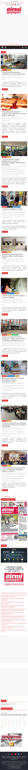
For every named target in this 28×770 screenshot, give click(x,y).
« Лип (13, 730)
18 (5, 723)
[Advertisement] (14, 29)
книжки (6, 386)
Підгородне (22, 478)
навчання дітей (5, 261)
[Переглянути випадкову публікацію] (25, 47)
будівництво (18, 299)
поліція (3, 217)
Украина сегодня (21, 173)
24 (1, 725)
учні (15, 433)
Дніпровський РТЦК (9, 474)
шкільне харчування (6, 435)
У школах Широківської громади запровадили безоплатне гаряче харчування (14, 424)
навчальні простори (6, 120)
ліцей (22, 75)
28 (16, 725)
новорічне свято (5, 345)
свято (17, 345)
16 (24, 721)
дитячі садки (10, 168)
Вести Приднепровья (19, 166)
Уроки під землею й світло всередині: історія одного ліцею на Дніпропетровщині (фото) (13, 338)
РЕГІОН (9, 70)
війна (10, 342)
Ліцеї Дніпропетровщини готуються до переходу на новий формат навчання (14, 113)
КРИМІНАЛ (10, 206)
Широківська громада (6, 174)
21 (16, 723)
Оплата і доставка (6, 756)
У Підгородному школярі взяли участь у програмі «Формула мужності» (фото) (13, 469)
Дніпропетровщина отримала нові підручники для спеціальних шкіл (13, 380)
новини (23, 169)
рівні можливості (10, 388)
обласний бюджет (12, 302)
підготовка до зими (13, 173)
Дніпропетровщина (17, 118)
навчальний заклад (17, 343)
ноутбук (18, 215)
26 (9, 725)
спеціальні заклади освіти (19, 388)
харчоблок (4, 79)
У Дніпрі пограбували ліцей (12, 209)
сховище (23, 302)
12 (9, 721)
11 (5, 721)
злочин (18, 212)
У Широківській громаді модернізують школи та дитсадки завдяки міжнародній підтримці (13, 161)
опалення (4, 173)
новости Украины (20, 171)
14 (16, 721)
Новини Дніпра (17, 206)
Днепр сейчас (16, 168)
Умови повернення (16, 756)
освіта (7, 173)
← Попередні (5, 496)
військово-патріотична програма (16, 473)
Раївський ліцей (12, 345)
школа (3, 390)
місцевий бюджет (19, 300)
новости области (12, 171)
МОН (12, 386)
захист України (17, 474)
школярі (19, 480)
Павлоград (19, 302)
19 (9, 723)
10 (1, 721)
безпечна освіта (12, 299)
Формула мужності (13, 480)
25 (5, 725)
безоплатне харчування (14, 428)
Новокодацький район (13, 214)
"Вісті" (10, 166)
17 (1, 723)
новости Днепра (5, 171)
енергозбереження (14, 169)
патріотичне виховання (14, 478)
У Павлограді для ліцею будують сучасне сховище (14, 296)
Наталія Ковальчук (8, 430)
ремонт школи (14, 261)
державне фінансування (14, 117)
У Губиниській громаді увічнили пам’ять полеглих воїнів (14, 2)
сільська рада (21, 345)
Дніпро (15, 212)
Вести (13, 166)
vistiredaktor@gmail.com (16, 768)
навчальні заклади (17, 77)
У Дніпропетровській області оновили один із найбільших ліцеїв (12, 256)
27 (12, 725)
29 (20, 725)
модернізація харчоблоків (7, 77)
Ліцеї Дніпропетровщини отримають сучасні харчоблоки (13, 73)
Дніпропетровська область (14, 75)
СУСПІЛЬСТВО (15, 334)
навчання (23, 343)
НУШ (19, 386)
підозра (22, 215)
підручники (4, 388)
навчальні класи (5, 302)
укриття (6, 263)
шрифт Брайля (8, 390)
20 (12, 723)
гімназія (10, 383)
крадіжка (23, 212)
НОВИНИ (4, 70)
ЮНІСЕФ (16, 174)
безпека (10, 259)
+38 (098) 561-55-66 (15, 766)
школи (12, 174)
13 (12, 721)
